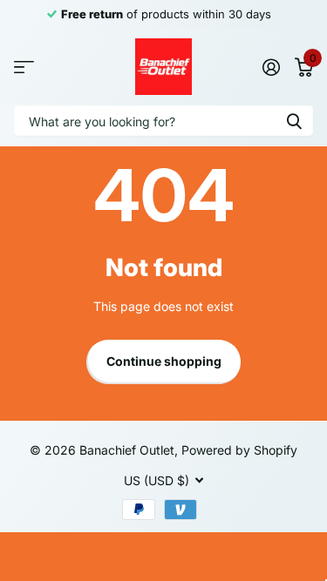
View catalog (24, 66)
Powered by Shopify (239, 450)
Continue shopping (163, 361)
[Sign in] (271, 67)
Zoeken (294, 120)
